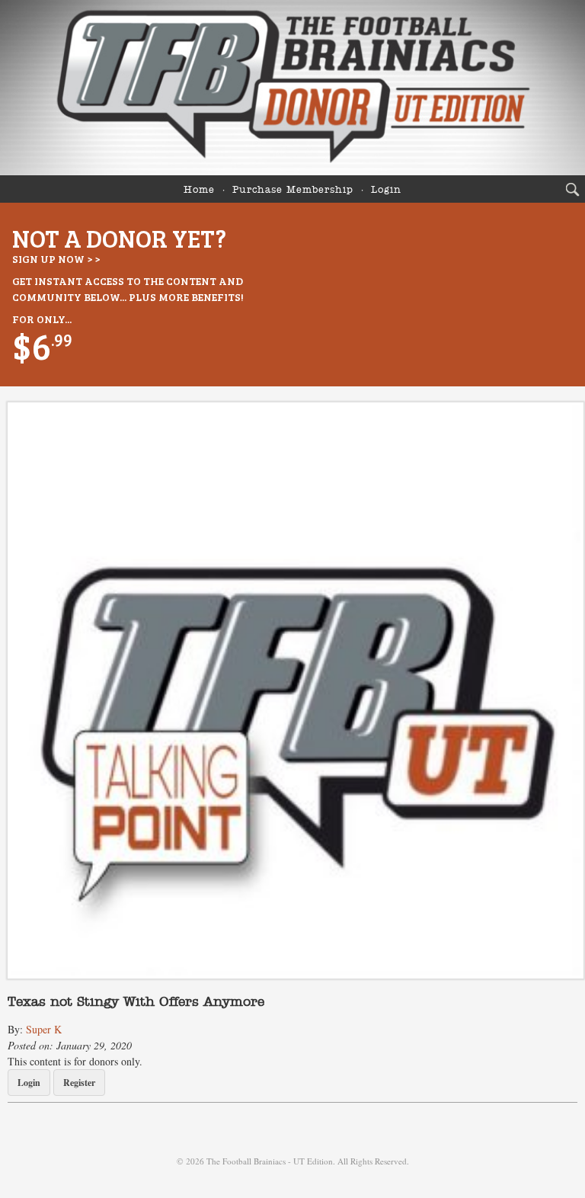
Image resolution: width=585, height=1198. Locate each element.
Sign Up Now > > (56, 258)
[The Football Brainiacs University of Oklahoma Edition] (292, 87)
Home (199, 190)
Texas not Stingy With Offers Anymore (136, 1002)
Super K (44, 1029)
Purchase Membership (292, 190)
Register (79, 1082)
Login (386, 190)
